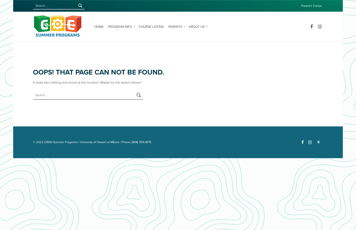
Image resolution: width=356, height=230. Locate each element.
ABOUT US (197, 27)
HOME (99, 27)
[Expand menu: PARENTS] (184, 27)
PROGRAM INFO (120, 27)
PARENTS (175, 27)
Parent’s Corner (311, 6)
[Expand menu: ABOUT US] (207, 27)
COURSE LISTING (151, 27)
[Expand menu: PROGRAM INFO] (134, 27)
